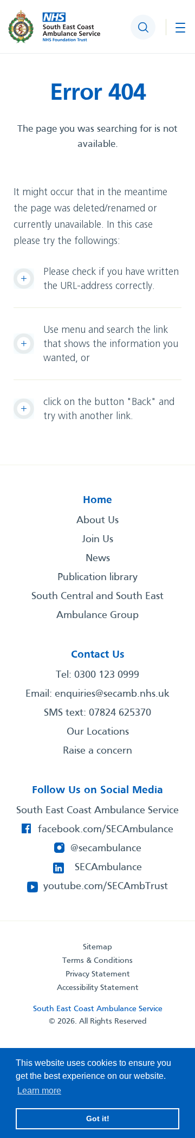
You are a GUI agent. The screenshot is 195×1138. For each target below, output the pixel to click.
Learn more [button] (39, 1090)
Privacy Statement (98, 974)
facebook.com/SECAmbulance (105, 829)
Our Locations (98, 732)
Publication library (97, 577)
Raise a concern (97, 751)
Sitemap (97, 947)
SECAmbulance (108, 867)
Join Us (97, 539)
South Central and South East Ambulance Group (97, 605)
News (98, 558)
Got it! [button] (97, 1118)
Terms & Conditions (97, 961)
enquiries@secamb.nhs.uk (112, 694)
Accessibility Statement (98, 988)
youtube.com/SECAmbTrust (105, 886)
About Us (97, 520)
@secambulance (105, 848)
